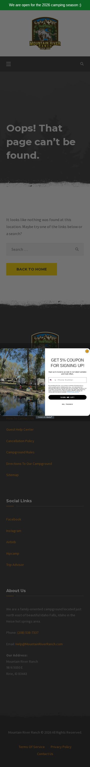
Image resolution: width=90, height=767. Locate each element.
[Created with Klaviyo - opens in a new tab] (45, 417)
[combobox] (52, 380)
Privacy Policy (70, 392)
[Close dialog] (87, 351)
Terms (77, 392)
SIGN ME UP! (67, 397)
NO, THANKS (67, 404)
